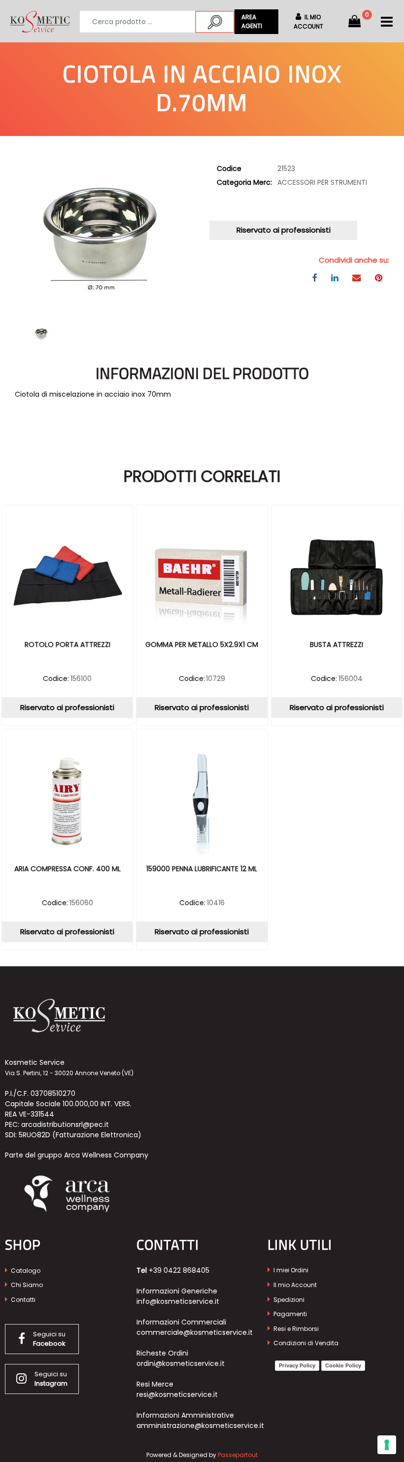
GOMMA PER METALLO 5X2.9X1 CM (201, 645)
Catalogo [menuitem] (24, 1270)
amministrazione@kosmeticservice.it (200, 1425)
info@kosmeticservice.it (177, 1301)
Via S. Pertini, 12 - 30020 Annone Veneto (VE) (69, 1073)
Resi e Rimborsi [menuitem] (295, 1329)
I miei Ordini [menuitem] (290, 1270)
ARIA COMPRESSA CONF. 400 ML (67, 869)
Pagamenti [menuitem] (289, 1314)
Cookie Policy (343, 1365)
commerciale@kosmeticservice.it (194, 1332)
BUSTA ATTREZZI (336, 645)
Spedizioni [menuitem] (288, 1299)
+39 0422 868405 (179, 1270)
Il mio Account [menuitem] (294, 1285)
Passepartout (238, 1455)
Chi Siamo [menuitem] (26, 1285)
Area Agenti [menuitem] (251, 21)
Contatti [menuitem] (22, 1299)
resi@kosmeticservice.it (177, 1394)
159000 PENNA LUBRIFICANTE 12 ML (201, 869)
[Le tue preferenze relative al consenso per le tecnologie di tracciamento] (386, 1444)
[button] (215, 22)
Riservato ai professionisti (283, 230)
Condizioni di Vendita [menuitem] (305, 1343)
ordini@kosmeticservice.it (180, 1363)
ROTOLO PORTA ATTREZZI (67, 645)
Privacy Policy (297, 1365)
